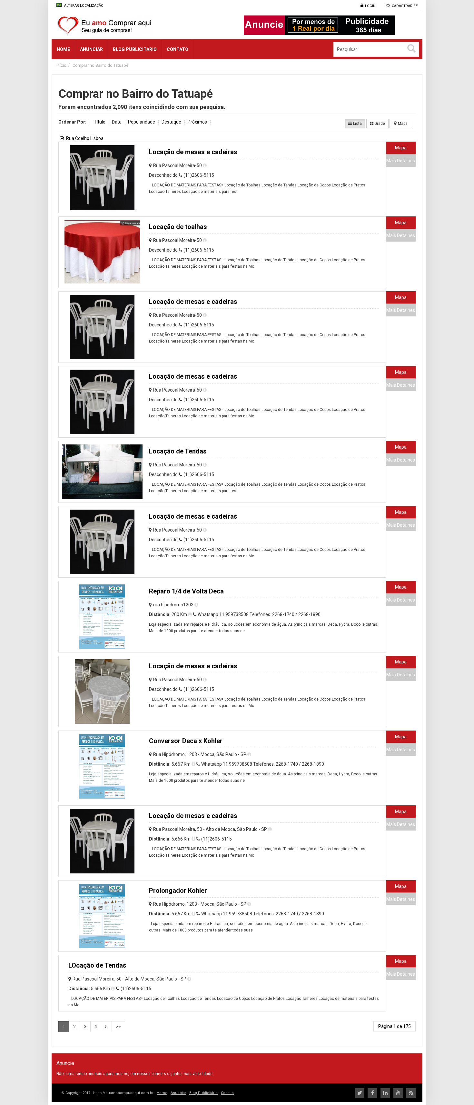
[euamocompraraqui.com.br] (128, 25)
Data (117, 121)
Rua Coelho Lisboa (85, 138)
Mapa (402, 123)
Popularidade (141, 121)
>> (118, 1026)
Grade (379, 123)
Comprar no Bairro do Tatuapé (100, 65)
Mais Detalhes (400, 160)
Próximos (197, 121)
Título (99, 121)
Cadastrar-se (405, 6)
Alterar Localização (83, 6)
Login (370, 6)
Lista (357, 123)
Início (61, 65)
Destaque (171, 121)
